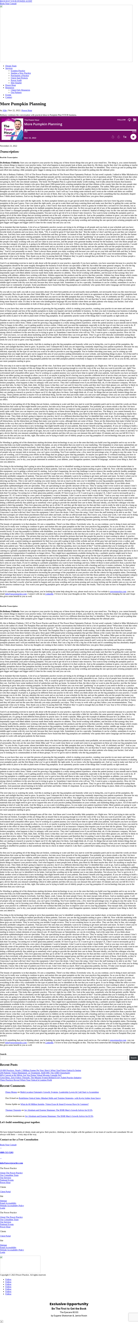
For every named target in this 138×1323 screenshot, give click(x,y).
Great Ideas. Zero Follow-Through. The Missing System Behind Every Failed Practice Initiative (40, 1077)
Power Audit (16, 80)
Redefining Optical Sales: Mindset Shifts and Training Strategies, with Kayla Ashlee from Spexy (60, 1098)
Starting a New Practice (21, 73)
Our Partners (16, 92)
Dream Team (10, 66)
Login (2, 1208)
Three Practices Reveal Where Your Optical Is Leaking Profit (26, 1080)
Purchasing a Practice (20, 75)
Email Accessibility (8, 1203)
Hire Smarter (16, 83)
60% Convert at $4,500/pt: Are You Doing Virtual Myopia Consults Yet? (31, 1075)
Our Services (5, 1178)
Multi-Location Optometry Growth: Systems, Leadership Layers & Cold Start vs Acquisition (59, 1092)
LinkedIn (49, 594)
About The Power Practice (11, 1173)
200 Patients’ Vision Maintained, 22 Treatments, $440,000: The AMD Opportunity (35, 1073)
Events (8, 95)
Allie (5, 110)
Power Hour (10, 85)
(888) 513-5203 (6, 1152)
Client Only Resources (20, 90)
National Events (7, 1180)
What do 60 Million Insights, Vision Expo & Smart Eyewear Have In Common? (54, 1104)
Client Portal (5, 1191)
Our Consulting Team (9, 1175)
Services (9, 68)
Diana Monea (11, 1092)
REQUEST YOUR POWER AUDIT (16, 1)
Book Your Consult (8, 3)
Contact (8, 97)
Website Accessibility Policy (12, 1205)
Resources (9, 87)
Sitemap (3, 1201)
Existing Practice (18, 71)
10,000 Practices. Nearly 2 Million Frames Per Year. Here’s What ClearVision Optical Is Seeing (40, 1070)
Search (3, 1054)
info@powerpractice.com (11, 1163)
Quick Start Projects (19, 78)
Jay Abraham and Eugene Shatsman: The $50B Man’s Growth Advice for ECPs (58, 1110)
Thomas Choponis (13, 1110)
